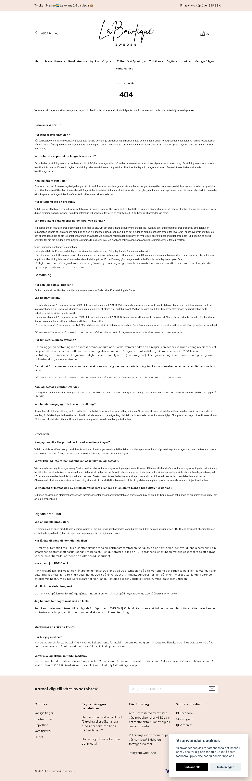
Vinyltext (108, 61)
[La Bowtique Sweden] (126, 34)
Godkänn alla (191, 767)
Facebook (186, 713)
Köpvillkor (41, 725)
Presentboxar (53, 61)
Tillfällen (155, 61)
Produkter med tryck (82, 61)
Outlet (38, 737)
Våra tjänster (42, 731)
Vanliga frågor (204, 61)
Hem (38, 61)
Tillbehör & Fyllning (130, 61)
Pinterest (186, 725)
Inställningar (225, 767)
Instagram (186, 719)
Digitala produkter (179, 61)
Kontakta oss (124, 68)
